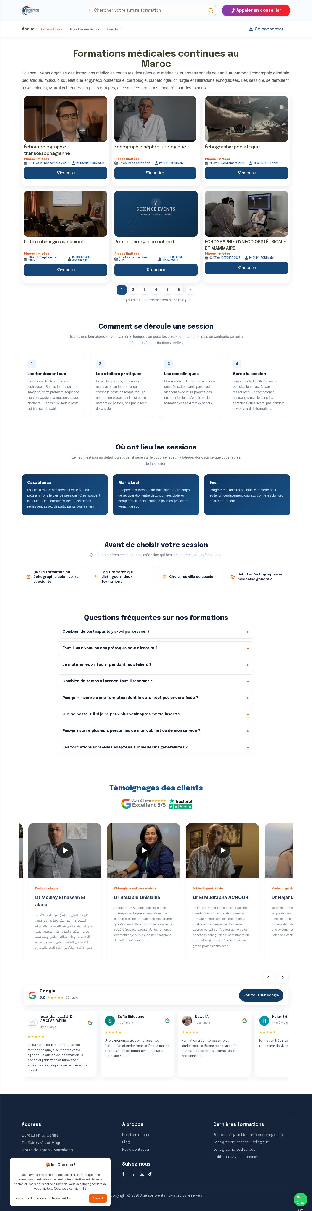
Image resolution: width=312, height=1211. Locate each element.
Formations (51, 29)
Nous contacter (136, 1150)
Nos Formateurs (84, 29)
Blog (126, 1142)
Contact (115, 29)
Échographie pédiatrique (232, 147)
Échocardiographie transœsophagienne (248, 1135)
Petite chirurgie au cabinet (54, 242)
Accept (98, 1198)
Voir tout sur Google (261, 995)
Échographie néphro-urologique (150, 147)
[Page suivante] (190, 290)
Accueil (29, 29)
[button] (211, 10)
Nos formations (135, 1135)
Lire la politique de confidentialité (42, 1198)
